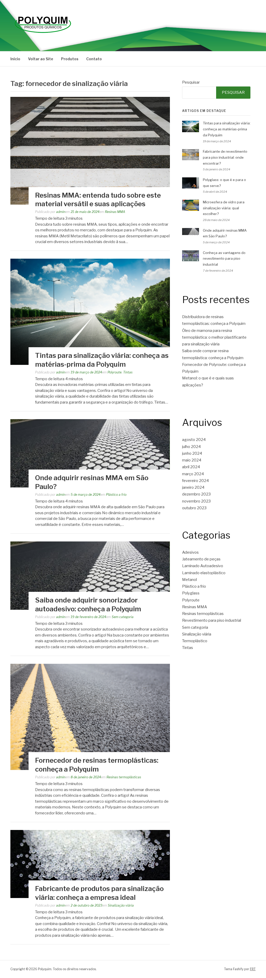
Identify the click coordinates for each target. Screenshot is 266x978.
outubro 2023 (194, 508)
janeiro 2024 (193, 487)
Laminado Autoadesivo (202, 566)
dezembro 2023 (196, 494)
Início (15, 59)
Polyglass (191, 593)
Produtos (69, 59)
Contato (94, 59)
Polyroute (115, 372)
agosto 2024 (194, 439)
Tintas (127, 372)
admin (60, 212)
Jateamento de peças (201, 559)
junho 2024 (192, 453)
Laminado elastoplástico (203, 573)
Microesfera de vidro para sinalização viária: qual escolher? (223, 208)
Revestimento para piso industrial (211, 620)
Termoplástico (194, 641)
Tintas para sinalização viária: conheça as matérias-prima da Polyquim (226, 129)
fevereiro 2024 (195, 480)
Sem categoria (123, 617)
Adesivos (190, 552)
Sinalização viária (121, 905)
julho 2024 (191, 446)
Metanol (189, 579)
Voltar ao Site (40, 59)
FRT (253, 969)
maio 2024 (191, 460)
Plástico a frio (116, 495)
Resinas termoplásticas (124, 777)
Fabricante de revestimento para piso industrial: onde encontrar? (225, 157)
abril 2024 (191, 467)
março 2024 (193, 474)
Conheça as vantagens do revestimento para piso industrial (224, 259)
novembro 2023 (196, 501)
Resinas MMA (115, 212)
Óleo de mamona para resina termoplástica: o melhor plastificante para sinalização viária (214, 337)
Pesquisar (191, 82)
